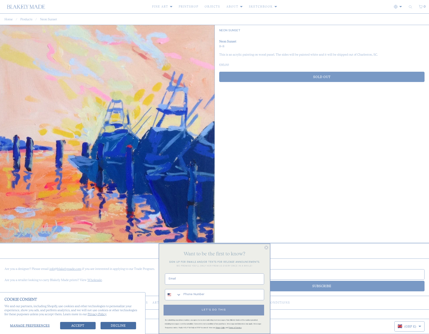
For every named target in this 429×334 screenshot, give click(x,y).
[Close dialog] (266, 247)
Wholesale (94, 280)
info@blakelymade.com (65, 269)
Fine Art (160, 6)
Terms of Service (235, 328)
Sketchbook (261, 6)
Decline (118, 325)
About (232, 6)
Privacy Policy (97, 314)
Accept (77, 325)
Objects (212, 6)
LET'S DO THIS (214, 310)
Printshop (188, 6)
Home (8, 19)
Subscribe (321, 286)
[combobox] (173, 294)
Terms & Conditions (271, 302)
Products (26, 19)
